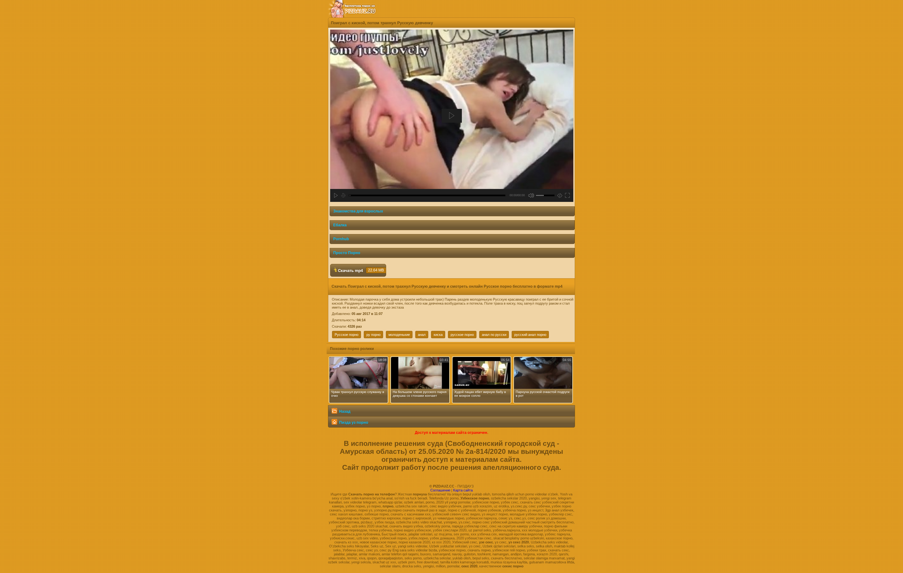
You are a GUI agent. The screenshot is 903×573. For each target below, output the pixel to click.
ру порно (373, 335)
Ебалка (340, 225)
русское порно (462, 335)
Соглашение (440, 490)
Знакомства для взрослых (358, 211)
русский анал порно (530, 335)
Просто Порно (346, 253)
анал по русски (494, 335)
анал (422, 335)
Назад (344, 411)
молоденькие (399, 335)
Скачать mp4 (360, 270)
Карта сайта (463, 490)
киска (438, 335)
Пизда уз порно (353, 422)
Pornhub (341, 239)
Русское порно (346, 335)
